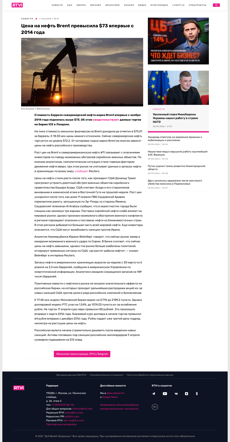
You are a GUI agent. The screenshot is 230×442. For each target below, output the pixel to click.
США (69, 5)
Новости (57, 5)
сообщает (81, 171)
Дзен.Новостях (116, 393)
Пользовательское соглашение (106, 375)
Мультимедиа (159, 5)
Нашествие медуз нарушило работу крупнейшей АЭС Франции (177, 153)
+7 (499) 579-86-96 (62, 404)
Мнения (129, 5)
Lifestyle (178, 5)
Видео (142, 5)
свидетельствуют (106, 119)
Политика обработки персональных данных (150, 375)
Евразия (95, 5)
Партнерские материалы (61, 424)
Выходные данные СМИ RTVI (71, 375)
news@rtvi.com (74, 412)
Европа (81, 5)
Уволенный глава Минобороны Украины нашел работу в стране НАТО (175, 118)
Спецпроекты (197, 5)
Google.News (110, 397)
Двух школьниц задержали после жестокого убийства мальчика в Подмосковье (175, 182)
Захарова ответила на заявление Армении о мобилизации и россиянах (175, 139)
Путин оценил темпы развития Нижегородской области (176, 168)
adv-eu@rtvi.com (74, 420)
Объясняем (112, 5)
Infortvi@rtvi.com (82, 408)
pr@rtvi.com (72, 416)
